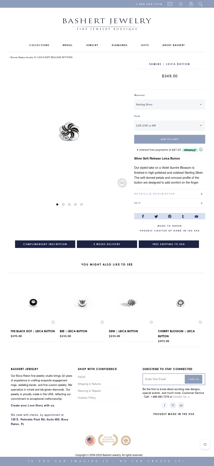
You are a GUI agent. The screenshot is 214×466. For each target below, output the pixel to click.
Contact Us (181, 396)
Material (139, 95)
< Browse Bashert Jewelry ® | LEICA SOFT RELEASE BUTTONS (41, 57)
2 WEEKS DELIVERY (107, 244)
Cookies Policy (87, 398)
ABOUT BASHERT (173, 45)
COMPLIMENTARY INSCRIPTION (45, 244)
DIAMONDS (120, 45)
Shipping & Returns (89, 384)
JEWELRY (92, 45)
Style (137, 116)
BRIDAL (68, 45)
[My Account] (181, 4)
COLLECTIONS (39, 45)
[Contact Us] (170, 4)
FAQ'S (81, 377)
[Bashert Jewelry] (107, 25)
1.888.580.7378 (149, 4)
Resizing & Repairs (89, 391)
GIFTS (145, 45)
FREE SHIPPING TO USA (169, 244)
